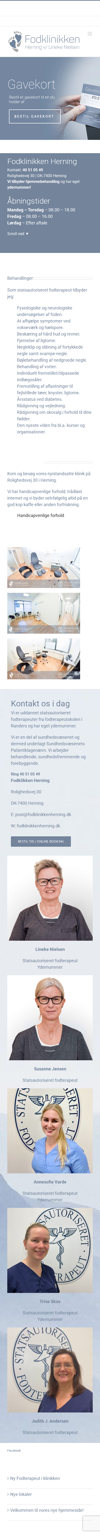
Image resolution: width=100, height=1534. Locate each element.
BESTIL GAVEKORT (34, 116)
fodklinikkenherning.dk (38, 825)
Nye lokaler (21, 1494)
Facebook (14, 1450)
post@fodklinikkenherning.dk (59, 11)
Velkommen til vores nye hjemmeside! (47, 1510)
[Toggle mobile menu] (90, 33)
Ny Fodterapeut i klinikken (35, 1478)
